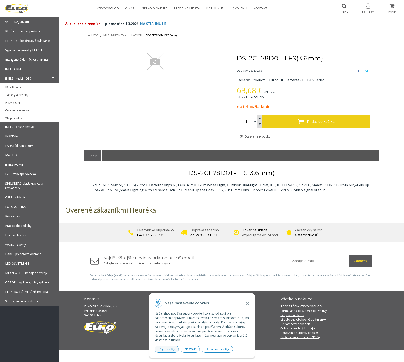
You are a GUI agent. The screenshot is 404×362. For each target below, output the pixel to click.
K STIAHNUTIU (216, 8)
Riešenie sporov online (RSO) (300, 337)
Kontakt (261, 8)
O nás (129, 8)
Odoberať (361, 261)
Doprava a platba (292, 315)
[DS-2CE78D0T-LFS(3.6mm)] (155, 61)
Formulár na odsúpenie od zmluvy (303, 311)
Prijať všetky (167, 349)
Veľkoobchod (108, 8)
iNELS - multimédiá (114, 35)
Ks (255, 121)
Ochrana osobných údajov (298, 328)
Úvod (95, 35)
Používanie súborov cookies (299, 333)
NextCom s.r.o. (277, 356)
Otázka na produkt (257, 136)
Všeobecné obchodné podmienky (303, 319)
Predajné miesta (187, 8)
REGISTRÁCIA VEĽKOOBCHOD (301, 306)
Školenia (240, 8)
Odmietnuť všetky (217, 349)
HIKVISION (136, 35)
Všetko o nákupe (154, 8)
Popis (92, 155)
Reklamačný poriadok (295, 324)
